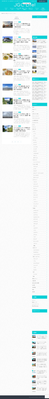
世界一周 (34, 129)
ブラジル (35, 234)
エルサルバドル (36, 217)
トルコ (34, 267)
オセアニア (35, 159)
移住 (33, 289)
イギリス (35, 181)
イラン (34, 260)
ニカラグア (35, 228)
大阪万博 (34, 280)
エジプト (35, 142)
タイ (34, 135)
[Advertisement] (39, 26)
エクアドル (35, 214)
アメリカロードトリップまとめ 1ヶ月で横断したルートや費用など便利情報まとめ (39, 42)
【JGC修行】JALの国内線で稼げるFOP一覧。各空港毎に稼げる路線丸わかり (42, 360)
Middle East (24, 8)
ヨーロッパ (35, 179)
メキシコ (35, 243)
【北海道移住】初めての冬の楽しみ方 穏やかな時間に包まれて (41, 47)
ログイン (33, 300)
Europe (12, 8)
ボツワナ (35, 151)
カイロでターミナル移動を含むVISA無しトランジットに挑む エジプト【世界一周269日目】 (39, 383)
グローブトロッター (36, 118)
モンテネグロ (35, 175)
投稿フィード (34, 302)
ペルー (34, 236)
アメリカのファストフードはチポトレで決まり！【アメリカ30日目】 (41, 72)
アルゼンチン (35, 210)
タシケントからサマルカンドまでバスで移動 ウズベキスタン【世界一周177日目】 (39, 348)
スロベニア (35, 195)
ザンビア (35, 144)
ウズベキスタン (36, 249)
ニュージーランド (36, 162)
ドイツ (34, 199)
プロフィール (34, 1)
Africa (37, 8)
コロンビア (35, 223)
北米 (33, 271)
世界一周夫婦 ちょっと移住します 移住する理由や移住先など (41, 57)
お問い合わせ (42, 1)
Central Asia (30, 8)
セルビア (35, 170)
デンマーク (35, 197)
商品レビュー (34, 278)
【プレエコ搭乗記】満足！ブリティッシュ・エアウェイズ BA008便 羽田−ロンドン (39, 366)
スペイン (35, 192)
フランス (35, 206)
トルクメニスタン (36, 254)
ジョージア (35, 265)
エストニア (35, 184)
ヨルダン (35, 269)
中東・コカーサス (36, 256)
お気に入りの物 (35, 113)
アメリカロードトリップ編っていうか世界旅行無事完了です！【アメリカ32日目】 (39, 62)
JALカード (34, 109)
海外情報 (34, 287)
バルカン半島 (35, 164)
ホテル (33, 124)
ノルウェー (35, 201)
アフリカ (34, 140)
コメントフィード (35, 304)
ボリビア (35, 239)
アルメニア (35, 258)
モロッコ (35, 155)
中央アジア (35, 247)
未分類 (33, 285)
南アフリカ (35, 157)
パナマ (34, 230)
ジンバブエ (35, 146)
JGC (33, 111)
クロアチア (35, 190)
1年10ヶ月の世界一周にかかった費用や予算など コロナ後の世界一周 (42, 372)
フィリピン (35, 137)
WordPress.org (35, 306)
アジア (34, 131)
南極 (34, 245)
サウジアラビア (36, 263)
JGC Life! (36, 397)
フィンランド (35, 203)
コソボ (34, 168)
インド (34, 133)
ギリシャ (35, 188)
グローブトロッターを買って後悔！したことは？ (42, 343)
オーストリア (35, 186)
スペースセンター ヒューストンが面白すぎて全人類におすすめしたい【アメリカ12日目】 (39, 354)
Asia (6, 8)
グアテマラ (35, 219)
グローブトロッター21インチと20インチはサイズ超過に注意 (42, 377)
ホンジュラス (35, 241)
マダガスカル (35, 153)
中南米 (34, 208)
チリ (34, 225)
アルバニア (35, 166)
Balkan (18, 8)
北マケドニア (35, 177)
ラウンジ (34, 126)
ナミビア (35, 148)
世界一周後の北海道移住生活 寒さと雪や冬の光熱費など (41, 52)
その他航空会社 (35, 120)
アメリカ (35, 274)
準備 (33, 276)
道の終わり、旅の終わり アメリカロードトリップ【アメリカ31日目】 (42, 67)
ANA (33, 107)
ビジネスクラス (35, 122)
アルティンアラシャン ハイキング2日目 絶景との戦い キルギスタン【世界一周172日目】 (39, 389)
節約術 (33, 291)
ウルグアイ (35, 212)
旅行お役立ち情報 (35, 282)
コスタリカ (35, 221)
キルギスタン (35, 252)
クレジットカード (35, 115)
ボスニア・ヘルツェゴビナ (38, 173)
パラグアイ (35, 232)
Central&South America (43, 9)
